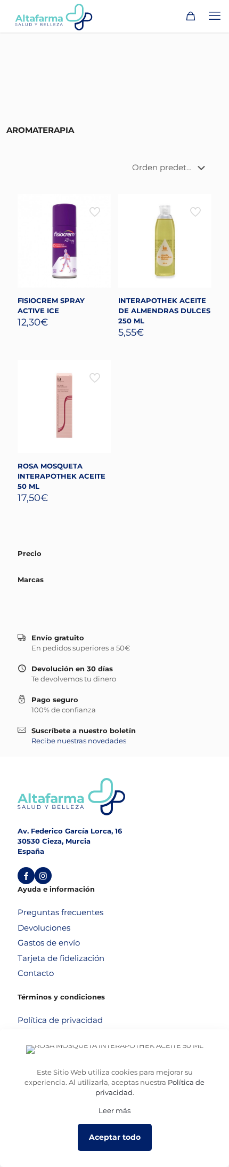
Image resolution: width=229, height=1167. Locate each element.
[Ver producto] (98, 206)
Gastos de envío (49, 943)
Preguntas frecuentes (60, 912)
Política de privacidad (60, 1020)
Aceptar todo (115, 1137)
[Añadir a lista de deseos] (98, 222)
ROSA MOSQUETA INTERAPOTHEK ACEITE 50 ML (61, 476)
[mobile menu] (215, 16)
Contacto (36, 973)
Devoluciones (44, 928)
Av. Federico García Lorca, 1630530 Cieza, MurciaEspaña (70, 841)
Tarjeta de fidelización (61, 958)
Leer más (114, 1110)
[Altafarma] (54, 16)
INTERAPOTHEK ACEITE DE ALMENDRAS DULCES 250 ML (164, 310)
